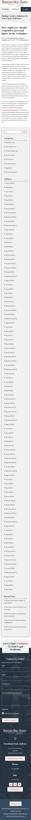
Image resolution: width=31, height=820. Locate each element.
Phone (3, 675)
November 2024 (10, 268)
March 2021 (9, 445)
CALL (26, 9)
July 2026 (8, 187)
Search (24, 132)
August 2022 (9, 373)
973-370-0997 (15, 769)
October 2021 (9, 416)
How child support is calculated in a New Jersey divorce (14, 615)
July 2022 (8, 378)
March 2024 (9, 301)
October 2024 (9, 272)
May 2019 (8, 539)
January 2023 (9, 352)
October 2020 (9, 467)
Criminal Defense (10, 151)
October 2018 (9, 568)
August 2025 (9, 230)
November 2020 (10, 462)
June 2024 (8, 289)
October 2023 (9, 314)
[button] (5, 9)
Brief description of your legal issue (12, 693)
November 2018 (10, 564)
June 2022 (8, 382)
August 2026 (9, 183)
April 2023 (8, 340)
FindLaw (22, 816)
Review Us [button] (15, 804)
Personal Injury (24, 40)
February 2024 (9, 306)
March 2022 (9, 395)
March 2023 (9, 344)
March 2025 (9, 251)
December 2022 (10, 356)
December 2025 (10, 213)
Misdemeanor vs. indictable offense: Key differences (15, 621)
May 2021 (8, 437)
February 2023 (9, 348)
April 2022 (8, 390)
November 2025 (10, 217)
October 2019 (9, 517)
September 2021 (10, 420)
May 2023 (8, 335)
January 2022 (9, 403)
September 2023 (10, 318)
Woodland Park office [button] (15, 758)
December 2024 (10, 263)
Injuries (8, 168)
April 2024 (8, 297)
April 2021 (8, 441)
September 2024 (10, 276)
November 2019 (10, 513)
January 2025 (9, 259)
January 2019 (9, 555)
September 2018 (10, 572)
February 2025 (9, 255)
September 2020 (10, 471)
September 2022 (10, 369)
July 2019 (8, 530)
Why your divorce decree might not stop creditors (14, 602)
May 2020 (8, 488)
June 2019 (8, 534)
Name (3, 665)
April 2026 (8, 200)
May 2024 (8, 293)
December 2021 (10, 407)
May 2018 (8, 589)
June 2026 (8, 191)
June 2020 (8, 483)
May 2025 (8, 242)
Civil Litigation (10, 147)
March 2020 (9, 496)
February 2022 (9, 399)
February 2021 (9, 450)
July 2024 (8, 285)
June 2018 (8, 585)
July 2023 (8, 327)
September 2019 (10, 522)
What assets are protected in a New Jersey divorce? (15, 628)
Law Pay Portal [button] (15, 789)
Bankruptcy (9, 142)
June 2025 (8, 238)
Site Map (12, 813)
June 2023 (8, 331)
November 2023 (10, 310)
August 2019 (9, 526)
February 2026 (9, 208)
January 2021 (9, 454)
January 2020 (9, 505)
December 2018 (10, 560)
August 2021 (9, 424)
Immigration (9, 163)
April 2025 (8, 246)
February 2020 (9, 500)
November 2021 (10, 412)
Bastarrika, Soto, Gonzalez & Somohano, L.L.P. (17, 808)
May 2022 (8, 386)
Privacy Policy (18, 813)
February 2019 (9, 551)
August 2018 (9, 577)
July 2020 (8, 479)
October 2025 (9, 221)
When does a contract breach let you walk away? (15, 608)
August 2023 (9, 323)
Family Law (9, 155)
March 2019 (9, 547)
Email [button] (17, 9)
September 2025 (10, 225)
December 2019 (10, 509)
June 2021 (8, 433)
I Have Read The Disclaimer (11, 713)
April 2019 (8, 543)
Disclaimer (5, 709)
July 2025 (8, 234)
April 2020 (8, 492)
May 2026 (8, 196)
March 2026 (9, 204)
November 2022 (10, 361)
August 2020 (9, 475)
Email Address (6, 684)
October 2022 (9, 365)
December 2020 (10, 458)
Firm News (9, 159)
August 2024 (9, 280)
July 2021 (8, 428)
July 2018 (8, 581)
